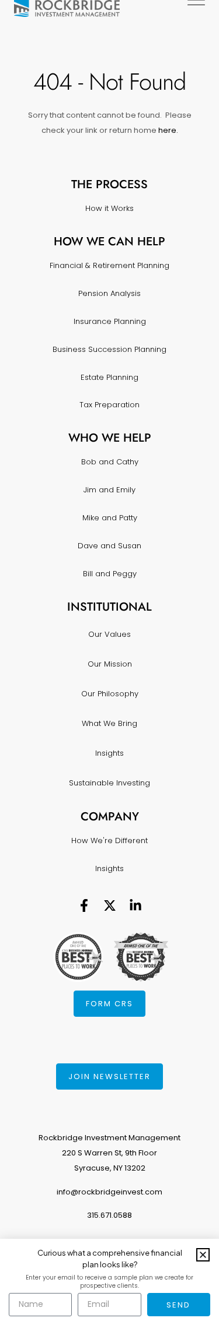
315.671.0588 (109, 1215)
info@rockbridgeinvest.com (109, 1191)
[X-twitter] (109, 905)
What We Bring (109, 723)
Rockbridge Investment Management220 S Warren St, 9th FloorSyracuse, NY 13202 (109, 1153)
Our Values (109, 634)
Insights (109, 753)
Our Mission (110, 663)
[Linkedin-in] (135, 905)
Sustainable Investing (109, 782)
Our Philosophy (109, 693)
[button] (203, 1254)
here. (167, 130)
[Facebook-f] (84, 905)
